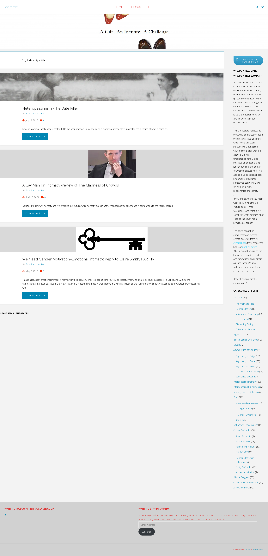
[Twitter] (262, 7)
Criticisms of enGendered (246, 482)
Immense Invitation (245, 472)
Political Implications (246, 446)
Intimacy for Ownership (247, 314)
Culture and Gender (245, 329)
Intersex (240, 419)
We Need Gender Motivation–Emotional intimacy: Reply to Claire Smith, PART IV (88, 259)
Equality (237, 344)
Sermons (237, 297)
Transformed (242, 319)
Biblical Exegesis (241, 477)
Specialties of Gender (246, 376)
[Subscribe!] (257, 7)
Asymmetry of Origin (245, 356)
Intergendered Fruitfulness (246, 386)
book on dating (249, 246)
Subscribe (146, 531)
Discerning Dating (244, 324)
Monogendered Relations (246, 392)
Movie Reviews (243, 441)
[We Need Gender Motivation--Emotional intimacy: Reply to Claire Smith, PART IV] (111, 239)
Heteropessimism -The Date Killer (50, 108)
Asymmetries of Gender (245, 349)
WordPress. (258, 549)
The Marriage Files (245, 303)
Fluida (247, 549)
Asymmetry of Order (246, 361)
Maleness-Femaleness (247, 403)
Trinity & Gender (244, 467)
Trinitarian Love (241, 451)
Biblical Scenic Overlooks (245, 339)
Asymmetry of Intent (246, 366)
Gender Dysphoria (247, 414)
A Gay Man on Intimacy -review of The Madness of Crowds (70, 185)
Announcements (241, 487)
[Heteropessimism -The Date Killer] (111, 87)
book (243, 242)
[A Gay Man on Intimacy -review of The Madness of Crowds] (111, 164)
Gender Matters (244, 308)
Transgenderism (244, 408)
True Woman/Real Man (247, 371)
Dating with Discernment (245, 424)
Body (236, 397)
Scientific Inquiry (244, 436)
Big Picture (238, 334)
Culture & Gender (242, 430)
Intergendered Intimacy (244, 381)
